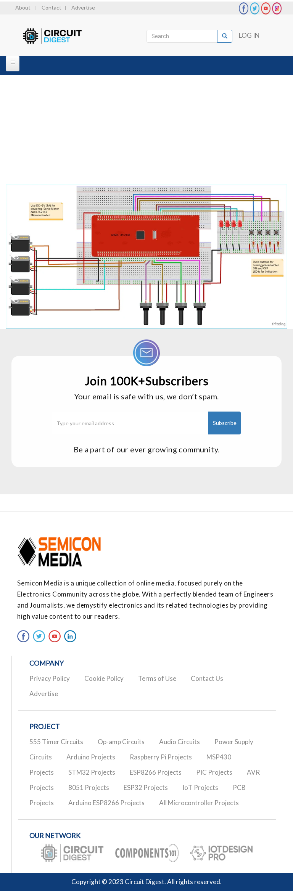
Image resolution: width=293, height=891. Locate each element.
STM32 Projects (91, 772)
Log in (249, 35)
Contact (51, 7)
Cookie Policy (104, 678)
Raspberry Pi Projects (161, 757)
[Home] (58, 36)
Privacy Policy (49, 678)
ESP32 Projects (146, 787)
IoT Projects (200, 787)
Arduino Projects (90, 757)
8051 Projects (88, 787)
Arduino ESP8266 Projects (106, 803)
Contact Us (207, 678)
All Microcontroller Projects (199, 803)
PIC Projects (214, 772)
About (23, 7)
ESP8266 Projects (156, 772)
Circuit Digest (144, 882)
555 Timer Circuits (56, 742)
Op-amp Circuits (121, 742)
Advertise (83, 7)
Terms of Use (157, 678)
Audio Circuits (179, 742)
